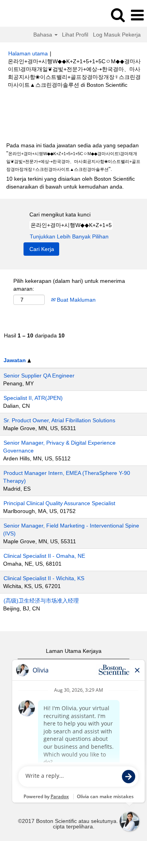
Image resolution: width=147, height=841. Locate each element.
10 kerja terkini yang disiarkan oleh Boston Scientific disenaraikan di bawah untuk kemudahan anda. (70, 183)
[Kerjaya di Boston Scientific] (28, 14)
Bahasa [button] (43, 34)
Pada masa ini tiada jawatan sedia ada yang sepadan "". (73, 157)
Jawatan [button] (15, 360)
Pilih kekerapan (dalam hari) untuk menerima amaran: (69, 285)
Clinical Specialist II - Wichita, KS (44, 578)
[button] (137, 15)
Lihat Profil (75, 34)
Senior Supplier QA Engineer (39, 375)
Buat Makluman (75, 300)
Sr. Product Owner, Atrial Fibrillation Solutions (59, 420)
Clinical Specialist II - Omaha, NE (44, 556)
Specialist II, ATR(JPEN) (33, 398)
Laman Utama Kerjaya (74, 651)
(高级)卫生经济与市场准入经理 (41, 600)
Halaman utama (28, 53)
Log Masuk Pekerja (117, 34)
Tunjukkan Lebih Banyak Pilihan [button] (69, 236)
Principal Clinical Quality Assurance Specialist (59, 503)
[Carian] (117, 15)
